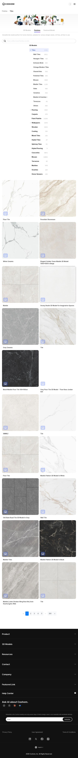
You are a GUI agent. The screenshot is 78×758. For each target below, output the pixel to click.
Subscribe (67, 719)
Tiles (33, 50)
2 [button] (30, 613)
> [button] (54, 613)
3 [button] (34, 613)
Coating (34, 131)
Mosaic (35, 80)
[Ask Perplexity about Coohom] (9, 706)
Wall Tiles (36, 54)
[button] (45, 614)
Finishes (4, 11)
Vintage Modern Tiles (41, 67)
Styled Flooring (37, 148)
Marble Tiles (37, 84)
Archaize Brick (38, 63)
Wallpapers (36, 123)
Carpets (35, 114)
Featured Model (49, 30)
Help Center (8, 693)
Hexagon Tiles (38, 58)
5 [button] (41, 613)
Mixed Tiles (36, 135)
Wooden (35, 127)
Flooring (35, 110)
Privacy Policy (7, 732)
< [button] (23, 613)
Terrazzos (36, 101)
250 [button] (50, 613)
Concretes (36, 153)
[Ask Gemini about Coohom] (20, 706)
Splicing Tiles (37, 144)
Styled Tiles (36, 140)
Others (35, 105)
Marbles (35, 165)
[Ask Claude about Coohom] (15, 706)
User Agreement (37, 732)
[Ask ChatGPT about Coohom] (4, 706)
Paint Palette (36, 118)
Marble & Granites (39, 97)
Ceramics (36, 93)
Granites (35, 170)
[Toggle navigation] (75, 4)
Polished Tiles (38, 76)
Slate (35, 88)
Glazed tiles (37, 71)
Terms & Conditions (69, 732)
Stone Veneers (37, 174)
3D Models (27, 30)
